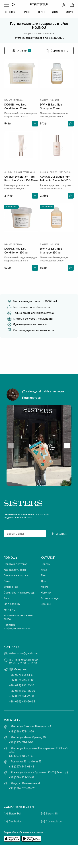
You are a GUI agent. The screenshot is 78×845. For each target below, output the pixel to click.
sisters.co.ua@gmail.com (23, 653)
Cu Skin (8, 172)
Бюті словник (12, 603)
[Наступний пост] (67, 445)
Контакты (9, 609)
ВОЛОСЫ (9, 12)
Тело (44, 575)
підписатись (59, 534)
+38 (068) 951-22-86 (21, 696)
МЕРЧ (69, 12)
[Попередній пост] (11, 445)
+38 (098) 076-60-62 (22, 788)
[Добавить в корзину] (35, 123)
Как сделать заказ (15, 569)
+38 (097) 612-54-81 (21, 674)
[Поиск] (13, 4)
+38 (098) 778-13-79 (21, 731)
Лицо (44, 569)
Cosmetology (53, 821)
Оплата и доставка (15, 564)
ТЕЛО (41, 12)
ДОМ (55, 12)
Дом (43, 581)
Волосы (45, 564)
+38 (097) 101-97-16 (21, 755)
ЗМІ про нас (11, 586)
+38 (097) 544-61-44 (21, 766)
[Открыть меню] (6, 4)
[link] (71, 4)
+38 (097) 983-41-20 (21, 685)
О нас (7, 581)
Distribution (15, 821)
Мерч (44, 586)
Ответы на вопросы (16, 575)
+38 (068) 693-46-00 (22, 690)
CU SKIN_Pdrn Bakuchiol (26, 172)
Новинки (46, 592)
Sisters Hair (15, 813)
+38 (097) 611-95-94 (21, 742)
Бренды (46, 603)
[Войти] (64, 4)
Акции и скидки (50, 598)
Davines (8, 100)
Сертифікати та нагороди (19, 592)
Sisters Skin (52, 813)
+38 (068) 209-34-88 (21, 777)
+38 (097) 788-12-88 (21, 679)
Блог (6, 598)
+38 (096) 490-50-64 (22, 701)
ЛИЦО (26, 12)
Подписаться (31, 397)
